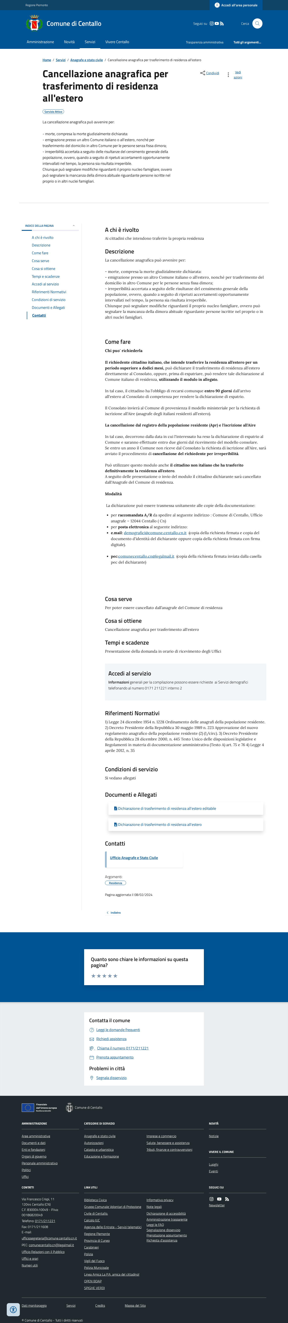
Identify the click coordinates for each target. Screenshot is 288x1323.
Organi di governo (34, 1156)
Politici (26, 1169)
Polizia (88, 1254)
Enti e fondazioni (33, 1149)
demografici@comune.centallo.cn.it (155, 532)
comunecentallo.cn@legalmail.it (146, 556)
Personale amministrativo (40, 1163)
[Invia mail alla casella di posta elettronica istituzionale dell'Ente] (49, 1238)
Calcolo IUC (92, 1220)
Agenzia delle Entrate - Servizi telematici (112, 1226)
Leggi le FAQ (155, 1224)
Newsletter (217, 1205)
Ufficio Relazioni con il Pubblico (43, 1251)
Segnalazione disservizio (163, 1229)
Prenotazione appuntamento (167, 1235)
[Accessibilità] (13, 1309)
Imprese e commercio (161, 1136)
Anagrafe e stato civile (86, 59)
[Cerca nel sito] (255, 23)
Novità (69, 42)
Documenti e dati (34, 1142)
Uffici (25, 1176)
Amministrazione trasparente (167, 1219)
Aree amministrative (36, 1136)
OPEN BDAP (93, 1281)
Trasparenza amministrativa (204, 42)
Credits (100, 1305)
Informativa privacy (160, 1199)
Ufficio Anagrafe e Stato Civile (134, 858)
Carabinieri (91, 1247)
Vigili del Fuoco (94, 1260)
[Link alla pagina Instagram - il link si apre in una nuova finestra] (211, 23)
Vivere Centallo (117, 42)
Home (47, 59)
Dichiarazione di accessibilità (166, 1213)
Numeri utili (30, 1265)
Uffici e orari (30, 1258)
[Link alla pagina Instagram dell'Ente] (211, 1199)
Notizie (214, 1136)
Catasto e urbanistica (99, 1149)
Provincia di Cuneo (97, 1240)
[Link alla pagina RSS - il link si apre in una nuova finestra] (221, 23)
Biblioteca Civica (95, 1199)
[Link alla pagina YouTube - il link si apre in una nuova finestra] (216, 23)
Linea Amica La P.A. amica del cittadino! (111, 1274)
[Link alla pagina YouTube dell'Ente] (219, 1199)
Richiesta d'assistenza (162, 1240)
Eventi (213, 1171)
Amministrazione (40, 42)
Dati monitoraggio (34, 1305)
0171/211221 (45, 1220)
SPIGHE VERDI (94, 1287)
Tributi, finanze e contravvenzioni (169, 1149)
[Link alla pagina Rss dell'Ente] (227, 1199)
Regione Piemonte (37, 5)
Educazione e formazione (101, 1156)
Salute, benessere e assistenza (168, 1142)
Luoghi (213, 1164)
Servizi (90, 42)
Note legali (154, 1206)
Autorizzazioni (94, 1142)
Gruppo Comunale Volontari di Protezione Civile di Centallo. (112, 1210)
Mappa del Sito (135, 1305)
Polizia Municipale (96, 1267)
